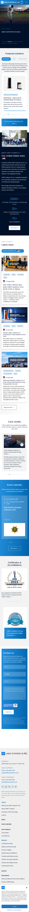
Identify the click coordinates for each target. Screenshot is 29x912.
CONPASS (18, 370)
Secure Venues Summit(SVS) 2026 (14, 507)
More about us (14, 227)
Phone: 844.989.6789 (8, 770)
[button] (26, 887)
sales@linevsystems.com (9, 782)
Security (20, 326)
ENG (22, 1)
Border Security (8, 370)
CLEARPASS (6, 274)
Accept (14, 906)
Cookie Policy (10, 909)
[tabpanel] (14, 26)
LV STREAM (20, 274)
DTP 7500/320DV (8, 373)
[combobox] (14, 672)
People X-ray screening (10, 94)
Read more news (8, 407)
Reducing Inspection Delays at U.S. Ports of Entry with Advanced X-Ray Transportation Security (14, 382)
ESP (22, 3)
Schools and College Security (12, 32)
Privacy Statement (17, 909)
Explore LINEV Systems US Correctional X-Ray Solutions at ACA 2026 (14, 334)
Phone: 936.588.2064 (8, 779)
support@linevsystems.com (10, 773)
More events (13, 548)
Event (13, 274)
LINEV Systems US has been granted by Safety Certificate (15, 631)
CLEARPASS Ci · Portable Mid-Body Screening (14, 99)
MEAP (5, 277)
